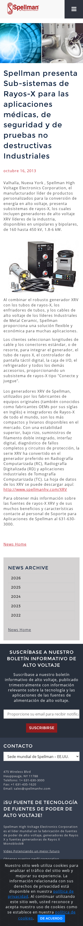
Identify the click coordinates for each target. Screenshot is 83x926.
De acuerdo (51, 918)
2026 (16, 578)
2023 (16, 606)
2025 (16, 587)
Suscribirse (41, 728)
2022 (16, 615)
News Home (15, 544)
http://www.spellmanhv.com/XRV (35, 489)
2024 (16, 596)
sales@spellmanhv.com (32, 788)
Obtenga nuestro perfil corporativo (31, 859)
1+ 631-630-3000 (31, 780)
